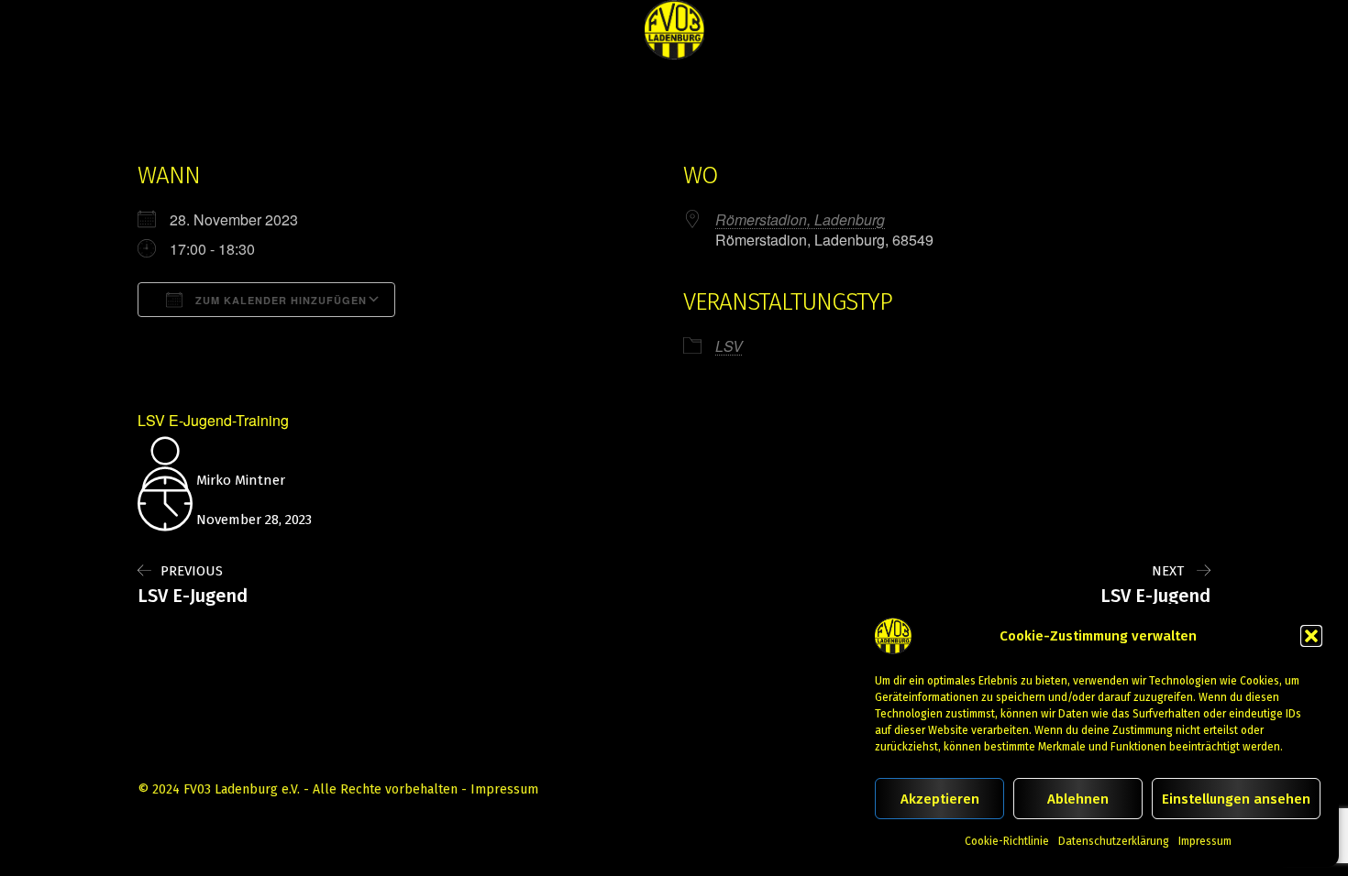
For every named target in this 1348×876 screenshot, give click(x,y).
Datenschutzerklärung (1113, 841)
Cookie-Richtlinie (1007, 841)
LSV (729, 345)
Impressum (1205, 841)
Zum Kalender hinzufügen (279, 300)
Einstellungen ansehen (1236, 799)
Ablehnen (1078, 799)
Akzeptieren (940, 799)
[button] (1311, 636)
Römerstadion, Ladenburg (800, 219)
